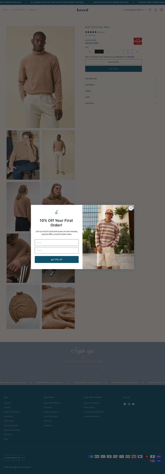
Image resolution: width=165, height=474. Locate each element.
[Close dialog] (131, 208)
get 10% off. (57, 259)
